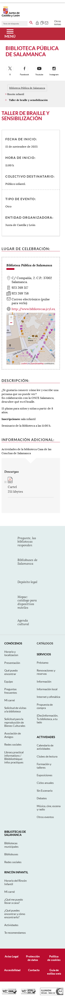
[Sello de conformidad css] (9, 993)
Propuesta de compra (45, 706)
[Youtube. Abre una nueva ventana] (39, 68)
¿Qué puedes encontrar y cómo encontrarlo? (14, 914)
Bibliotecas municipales (11, 845)
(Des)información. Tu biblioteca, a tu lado (47, 719)
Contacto (34, 970)
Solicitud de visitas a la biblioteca (15, 709)
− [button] (11, 322)
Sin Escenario (45, 790)
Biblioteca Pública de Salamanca (27, 87)
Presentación (12, 662)
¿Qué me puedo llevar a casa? (13, 901)
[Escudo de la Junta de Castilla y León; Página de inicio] (11, 16)
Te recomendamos (15, 932)
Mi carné (9, 700)
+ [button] (11, 317)
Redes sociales (12, 744)
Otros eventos (45, 817)
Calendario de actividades (45, 747)
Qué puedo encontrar (11, 672)
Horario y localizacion (11, 653)
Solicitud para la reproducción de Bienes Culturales (14, 722)
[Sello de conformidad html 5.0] (28, 993)
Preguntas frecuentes (10, 691)
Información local (47, 689)
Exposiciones (44, 775)
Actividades (11, 925)
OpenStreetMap (37, 363)
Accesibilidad (12, 970)
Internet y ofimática (48, 696)
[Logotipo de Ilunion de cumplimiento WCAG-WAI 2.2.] (51, 994)
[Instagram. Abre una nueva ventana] (54, 68)
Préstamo (42, 662)
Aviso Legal (11, 956)
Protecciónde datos (33, 958)
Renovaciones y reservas (46, 672)
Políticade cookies (53, 958)
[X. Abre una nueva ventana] (10, 68)
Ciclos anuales (45, 782)
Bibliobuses (11, 854)
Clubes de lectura (47, 756)
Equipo (8, 681)
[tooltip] (37, 22)
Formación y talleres (44, 766)
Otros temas (57, 23)
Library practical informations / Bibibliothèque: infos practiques (14, 757)
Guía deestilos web (54, 972)
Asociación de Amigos (12, 735)
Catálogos (45, 643)
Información (44, 681)
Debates (42, 798)
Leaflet (24, 363)
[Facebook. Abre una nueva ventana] (24, 68)
